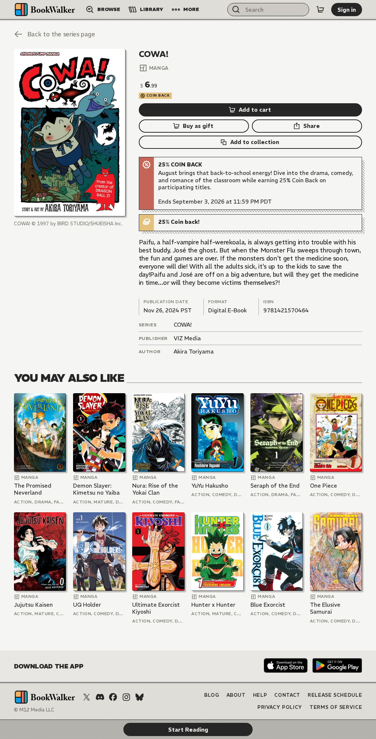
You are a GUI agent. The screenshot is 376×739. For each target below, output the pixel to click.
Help (260, 695)
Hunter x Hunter (213, 604)
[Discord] (99, 697)
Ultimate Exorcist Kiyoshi (156, 608)
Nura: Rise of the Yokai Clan (155, 489)
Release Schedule (335, 695)
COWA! (183, 324)
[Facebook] (113, 697)
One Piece (323, 485)
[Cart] (320, 9)
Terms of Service (336, 707)
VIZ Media (187, 338)
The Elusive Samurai (325, 608)
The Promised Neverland (32, 489)
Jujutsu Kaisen (33, 604)
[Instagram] (126, 697)
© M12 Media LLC (34, 709)
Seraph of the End (275, 485)
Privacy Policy (279, 707)
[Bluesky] (139, 697)
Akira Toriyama (194, 351)
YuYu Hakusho (209, 485)
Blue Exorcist (267, 604)
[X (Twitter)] (86, 697)
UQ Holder (87, 604)
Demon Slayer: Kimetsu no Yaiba (96, 489)
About (236, 695)
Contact (287, 695)
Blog (211, 695)
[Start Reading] (70, 132)
